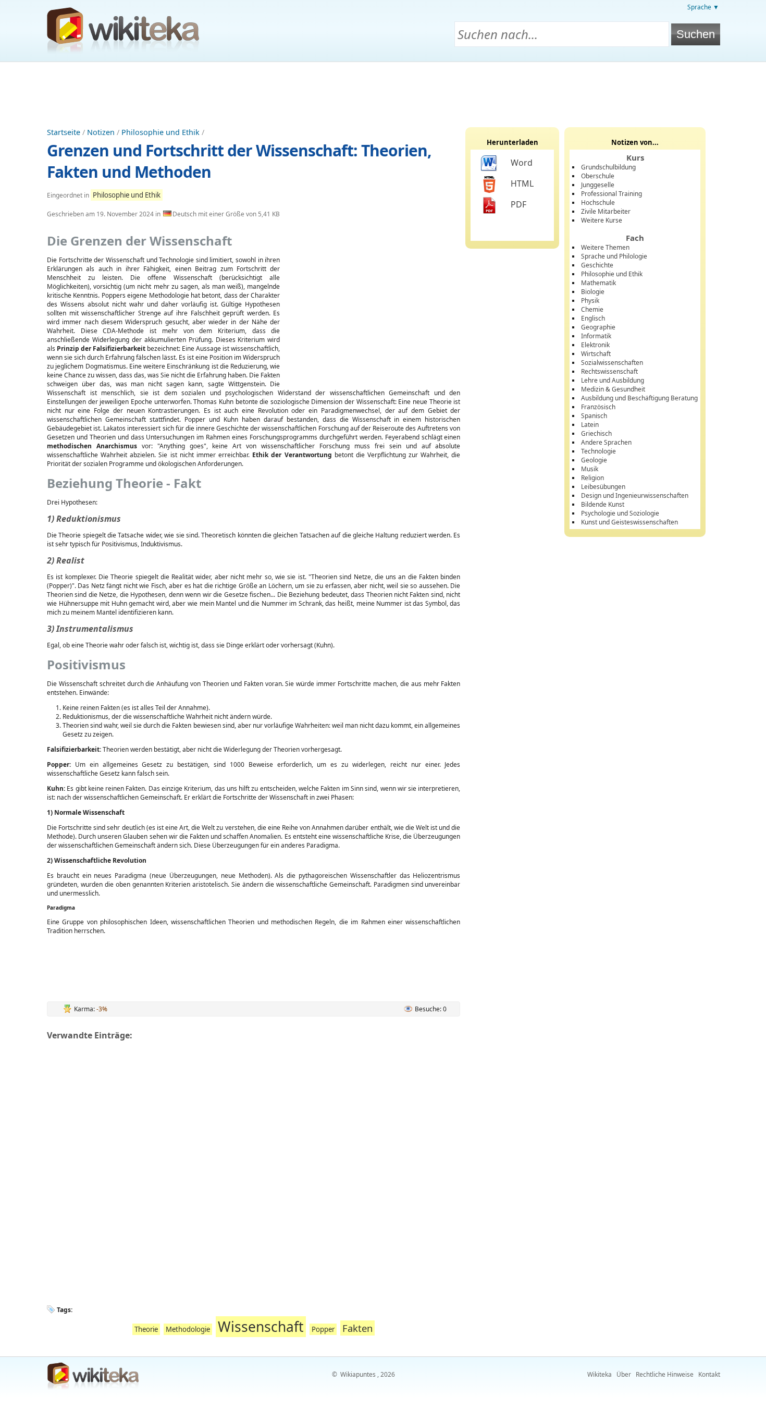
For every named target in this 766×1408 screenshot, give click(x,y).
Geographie (598, 327)
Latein (590, 424)
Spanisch (594, 415)
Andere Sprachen (606, 442)
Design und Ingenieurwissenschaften (634, 495)
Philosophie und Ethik (160, 132)
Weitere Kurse (601, 220)
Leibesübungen (603, 486)
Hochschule (598, 202)
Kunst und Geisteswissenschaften (629, 522)
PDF (518, 204)
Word (522, 162)
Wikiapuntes (358, 1374)
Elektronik (595, 344)
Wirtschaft (596, 353)
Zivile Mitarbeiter (606, 211)
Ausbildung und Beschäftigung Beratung (639, 398)
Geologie (594, 460)
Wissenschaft (261, 1326)
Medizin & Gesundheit (613, 389)
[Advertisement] (383, 91)
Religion (592, 477)
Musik (589, 468)
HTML (522, 183)
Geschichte (597, 265)
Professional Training (611, 193)
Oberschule (597, 176)
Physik (590, 300)
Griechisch (596, 433)
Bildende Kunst (602, 504)
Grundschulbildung (608, 167)
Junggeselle (597, 184)
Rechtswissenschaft (609, 371)
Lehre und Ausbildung (612, 380)
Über (623, 1374)
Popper (323, 1329)
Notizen (101, 132)
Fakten (357, 1327)
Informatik (596, 336)
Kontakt (709, 1374)
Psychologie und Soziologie (620, 513)
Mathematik (598, 282)
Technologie (598, 451)
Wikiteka (599, 1374)
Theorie (146, 1329)
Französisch (598, 406)
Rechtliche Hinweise (665, 1374)
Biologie (592, 291)
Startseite (63, 132)
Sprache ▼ (703, 7)
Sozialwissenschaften (612, 362)
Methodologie (188, 1329)
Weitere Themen (605, 247)
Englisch (593, 318)
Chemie (592, 309)
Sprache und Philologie (614, 256)
